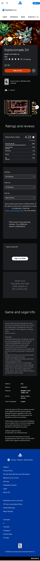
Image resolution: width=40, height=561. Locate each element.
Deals (23, 17)
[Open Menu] (2, 3)
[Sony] (35, 560)
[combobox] (20, 177)
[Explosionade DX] (17, 107)
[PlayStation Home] (20, 3)
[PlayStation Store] (10, 10)
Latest (5, 17)
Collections (14, 17)
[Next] (37, 107)
